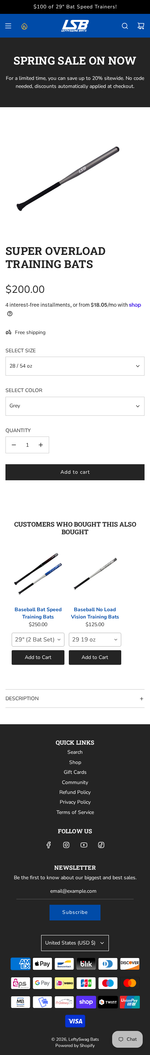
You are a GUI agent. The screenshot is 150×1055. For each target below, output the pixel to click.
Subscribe (75, 912)
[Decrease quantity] (14, 445)
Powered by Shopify (75, 1045)
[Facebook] (49, 845)
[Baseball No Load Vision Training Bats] (95, 574)
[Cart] (141, 26)
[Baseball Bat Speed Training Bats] (38, 574)
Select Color (23, 390)
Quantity (18, 430)
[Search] (125, 26)
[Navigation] (8, 26)
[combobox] (38, 640)
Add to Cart (38, 657)
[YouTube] (84, 845)
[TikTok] (101, 845)
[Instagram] (66, 845)
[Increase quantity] (41, 445)
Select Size (20, 350)
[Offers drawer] (24, 26)
